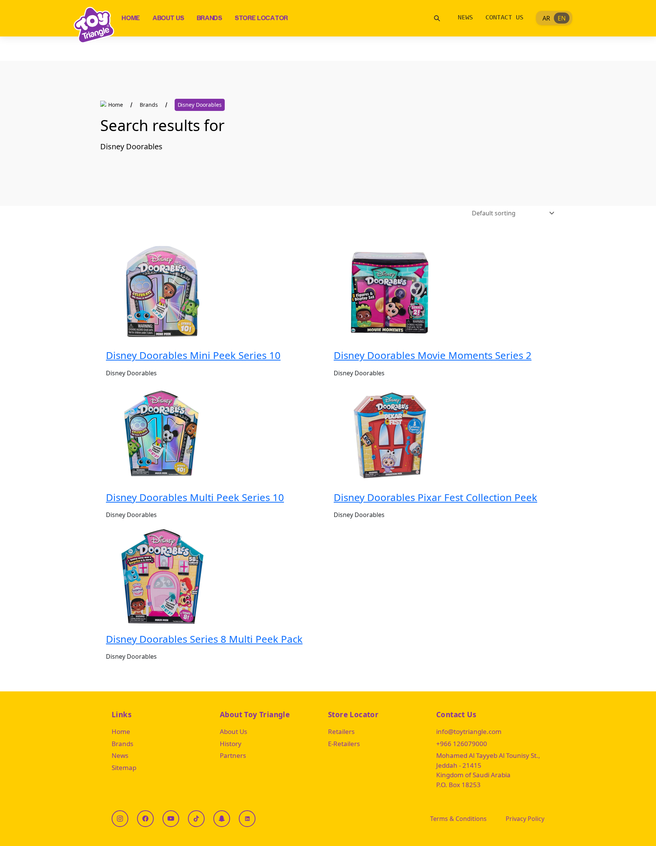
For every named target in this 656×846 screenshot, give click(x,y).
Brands (149, 104)
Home (115, 104)
